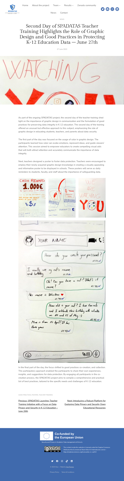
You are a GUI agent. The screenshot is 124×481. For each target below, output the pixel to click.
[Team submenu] (59, 5)
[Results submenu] (73, 5)
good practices (24, 395)
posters (35, 395)
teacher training (46, 395)
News (62, 19)
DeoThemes (70, 467)
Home (25, 5)
